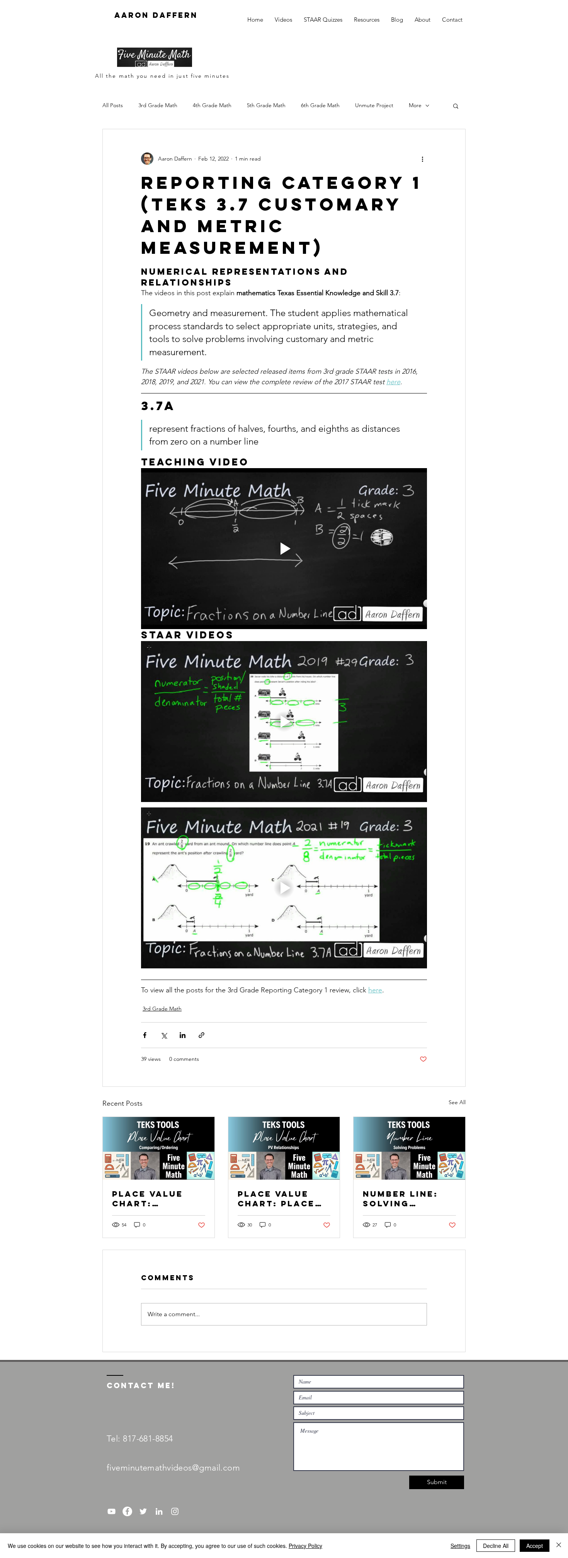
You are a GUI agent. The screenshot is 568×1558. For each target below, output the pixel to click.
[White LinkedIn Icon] (159, 1511)
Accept (534, 1545)
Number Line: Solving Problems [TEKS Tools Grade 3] (408, 1198)
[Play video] (284, 548)
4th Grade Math (212, 105)
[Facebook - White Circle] (127, 1511)
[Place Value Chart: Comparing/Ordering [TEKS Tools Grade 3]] (158, 1148)
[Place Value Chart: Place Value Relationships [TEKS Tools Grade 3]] (284, 1148)
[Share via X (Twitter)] (163, 1035)
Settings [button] (460, 1545)
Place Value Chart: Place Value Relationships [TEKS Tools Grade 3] (279, 1198)
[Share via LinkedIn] (182, 1035)
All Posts (112, 105)
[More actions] (422, 158)
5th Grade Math (266, 105)
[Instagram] (175, 1511)
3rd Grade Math (157, 105)
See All (457, 1102)
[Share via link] (201, 1035)
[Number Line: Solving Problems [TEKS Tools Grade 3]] (409, 1148)
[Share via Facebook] (144, 1035)
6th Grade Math (320, 105)
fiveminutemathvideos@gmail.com (173, 1467)
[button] (455, 106)
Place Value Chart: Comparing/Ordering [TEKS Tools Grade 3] (158, 1198)
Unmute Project (374, 105)
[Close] (558, 1545)
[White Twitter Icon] (143, 1511)
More (415, 105)
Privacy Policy (305, 1545)
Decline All (495, 1545)
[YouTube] (111, 1511)
